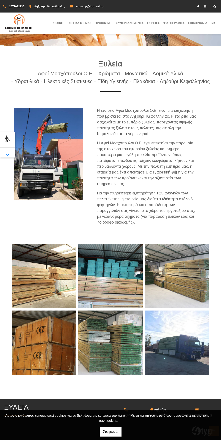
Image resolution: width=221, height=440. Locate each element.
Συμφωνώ (110, 432)
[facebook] (198, 6)
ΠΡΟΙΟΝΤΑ (103, 23)
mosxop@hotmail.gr (90, 6)
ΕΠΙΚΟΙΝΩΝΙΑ (197, 23)
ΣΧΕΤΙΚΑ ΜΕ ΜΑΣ (79, 23)
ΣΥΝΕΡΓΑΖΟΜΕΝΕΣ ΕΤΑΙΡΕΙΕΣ (138, 23)
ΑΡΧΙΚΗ (57, 23)
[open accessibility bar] (7, 139)
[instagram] (205, 6)
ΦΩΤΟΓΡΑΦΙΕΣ (174, 23)
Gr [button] (213, 23)
